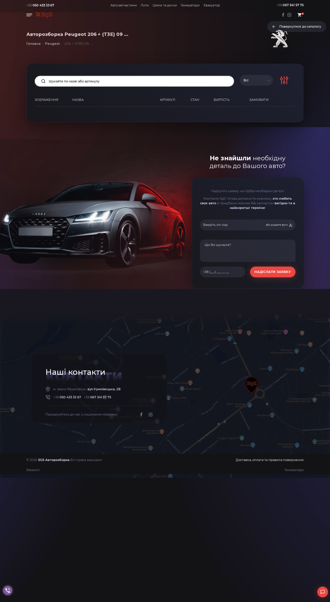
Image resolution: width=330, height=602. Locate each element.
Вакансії (32, 470)
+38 (40, 5)
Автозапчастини (124, 5)
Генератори (190, 5)
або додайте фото (277, 224)
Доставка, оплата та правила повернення (270, 460)
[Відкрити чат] (322, 592)
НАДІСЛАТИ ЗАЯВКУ (272, 272)
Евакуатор (212, 5)
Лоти (145, 5)
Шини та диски (165, 5)
